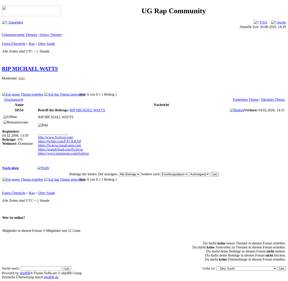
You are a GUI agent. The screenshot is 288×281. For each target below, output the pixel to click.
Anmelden (15, 22)
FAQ (263, 22)
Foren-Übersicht (13, 44)
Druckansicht (13, 99)
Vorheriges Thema (245, 99)
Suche (281, 22)
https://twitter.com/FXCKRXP (59, 141)
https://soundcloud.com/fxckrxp (60, 149)
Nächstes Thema (273, 99)
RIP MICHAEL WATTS (30, 69)
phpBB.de (51, 277)
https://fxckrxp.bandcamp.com (59, 145)
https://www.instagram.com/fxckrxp (63, 153)
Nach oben (10, 168)
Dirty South (46, 44)
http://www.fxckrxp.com (55, 137)
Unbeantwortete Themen (19, 35)
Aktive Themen (50, 35)
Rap (32, 44)
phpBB (25, 273)
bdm (21, 78)
